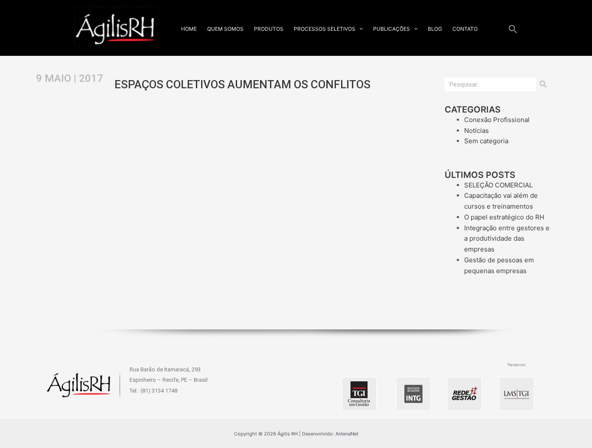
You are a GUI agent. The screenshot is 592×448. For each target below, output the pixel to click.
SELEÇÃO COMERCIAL (498, 185)
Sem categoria (486, 141)
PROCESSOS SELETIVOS (324, 29)
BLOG (435, 29)
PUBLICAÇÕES (391, 29)
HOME (189, 29)
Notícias (476, 130)
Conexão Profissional (497, 120)
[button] (359, 28)
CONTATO (465, 29)
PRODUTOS (268, 29)
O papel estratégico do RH (504, 217)
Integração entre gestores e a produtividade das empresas (507, 239)
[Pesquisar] (543, 84)
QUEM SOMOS (225, 29)
